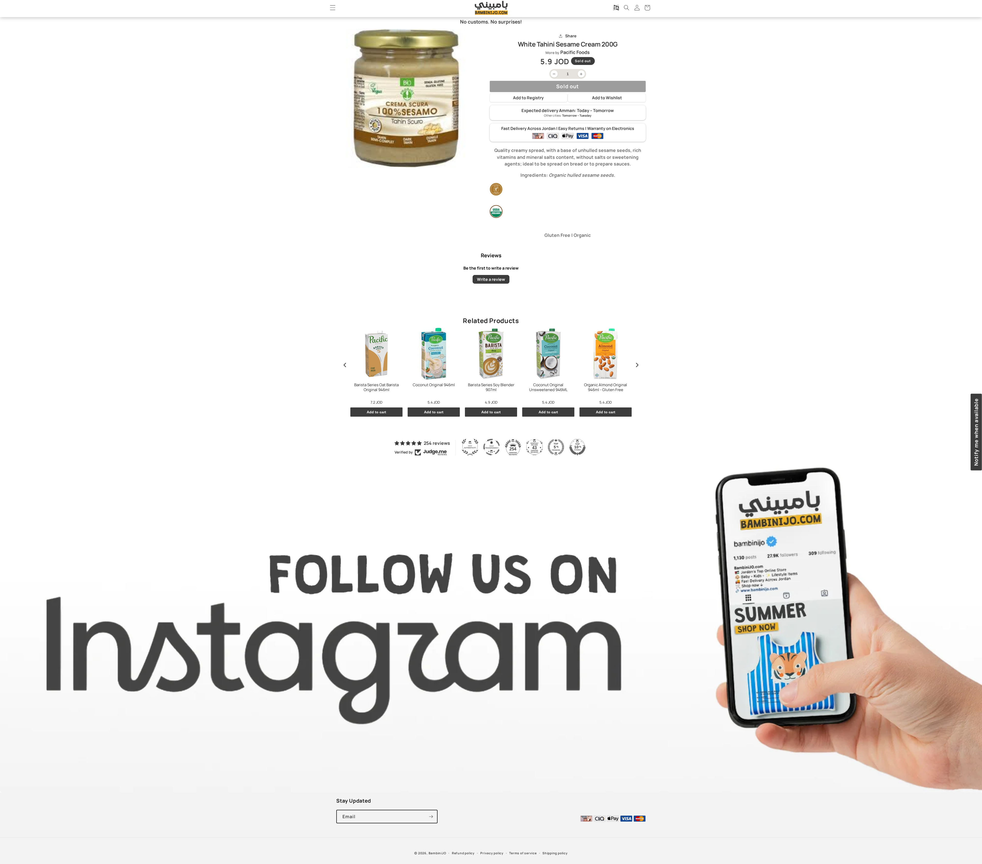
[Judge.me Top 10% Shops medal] (577, 447)
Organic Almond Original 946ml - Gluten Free (605, 387)
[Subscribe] (431, 817)
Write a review (491, 279)
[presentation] (345, 365)
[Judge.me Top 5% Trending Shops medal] (556, 447)
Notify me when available (976, 432)
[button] (333, 8)
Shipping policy (555, 853)
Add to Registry (528, 98)
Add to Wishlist (607, 98)
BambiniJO (437, 853)
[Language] (616, 8)
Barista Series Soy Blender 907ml (491, 387)
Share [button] (570, 36)
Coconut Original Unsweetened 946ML (548, 387)
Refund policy (463, 853)
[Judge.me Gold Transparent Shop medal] (491, 447)
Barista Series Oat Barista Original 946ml (376, 387)
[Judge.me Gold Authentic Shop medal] (470, 447)
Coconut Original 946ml (434, 384)
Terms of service (523, 853)
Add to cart (376, 412)
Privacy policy (492, 853)
